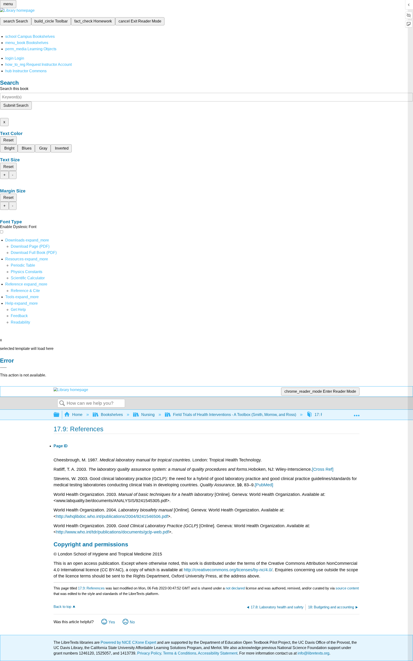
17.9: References (91, 588)
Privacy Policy (149, 653)
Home (77, 415)
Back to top (62, 607)
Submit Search (15, 105)
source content (347, 588)
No (132, 622)
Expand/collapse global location (356, 413)
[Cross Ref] (322, 469)
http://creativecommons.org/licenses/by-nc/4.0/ (228, 569)
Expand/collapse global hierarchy (59, 415)
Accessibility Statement (217, 653)
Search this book (14, 89)
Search (62, 403)
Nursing (148, 415)
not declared (236, 588)
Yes (112, 622)
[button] (19, 316)
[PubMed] (264, 484)
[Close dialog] (3, 367)
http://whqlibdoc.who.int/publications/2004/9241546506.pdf (112, 516)
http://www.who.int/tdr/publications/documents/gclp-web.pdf (112, 532)
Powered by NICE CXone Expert (129, 642)
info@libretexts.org (313, 653)
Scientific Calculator (28, 278)
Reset (8, 140)
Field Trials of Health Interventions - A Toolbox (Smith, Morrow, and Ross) (234, 415)
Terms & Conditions (179, 653)
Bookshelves (112, 415)
